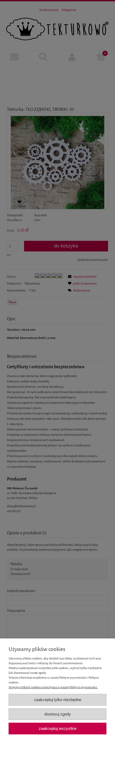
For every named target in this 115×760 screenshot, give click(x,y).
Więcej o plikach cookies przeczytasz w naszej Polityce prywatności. (53, 687)
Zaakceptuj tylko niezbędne (57, 699)
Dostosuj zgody (57, 714)
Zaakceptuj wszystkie (57, 728)
